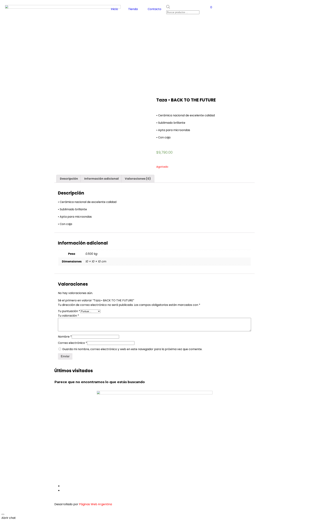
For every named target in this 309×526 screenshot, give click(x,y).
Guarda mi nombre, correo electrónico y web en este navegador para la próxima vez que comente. (132, 349)
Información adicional (101, 179)
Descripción (69, 179)
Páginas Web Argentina (95, 504)
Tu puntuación (69, 311)
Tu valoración (68, 316)
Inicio (114, 9)
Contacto (154, 9)
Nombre (65, 337)
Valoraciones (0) (138, 179)
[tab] (69, 179)
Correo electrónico (72, 343)
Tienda (133, 9)
